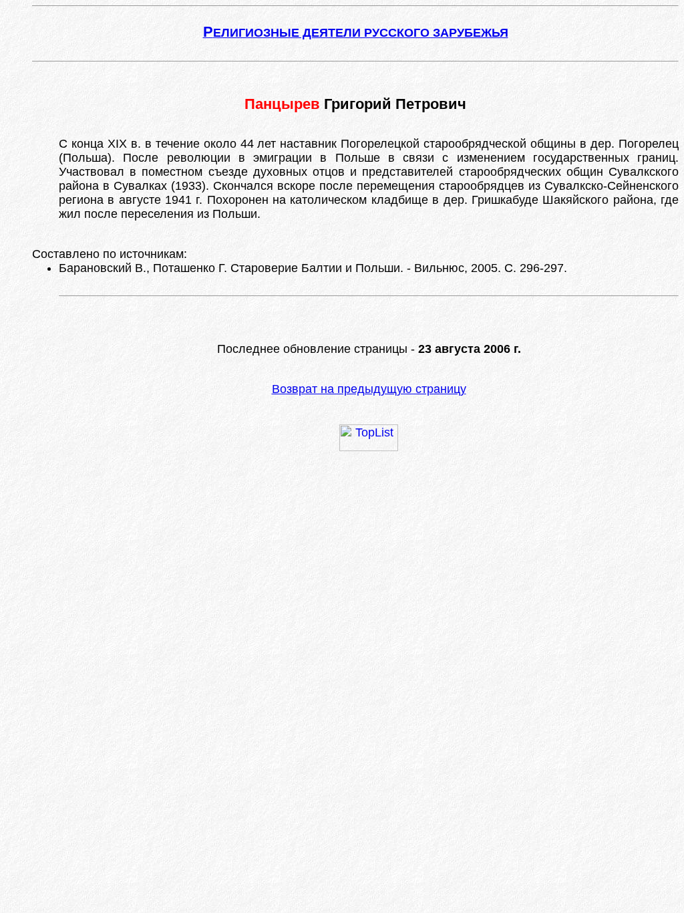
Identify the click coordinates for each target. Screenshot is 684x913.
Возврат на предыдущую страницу (369, 389)
